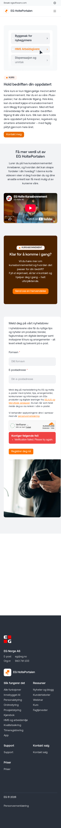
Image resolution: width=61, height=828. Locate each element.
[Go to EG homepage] (7, 639)
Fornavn (14, 352)
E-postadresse (18, 370)
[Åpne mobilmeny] (54, 11)
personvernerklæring (29, 416)
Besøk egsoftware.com (15, 3)
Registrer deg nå (21, 451)
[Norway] (54, 2)
